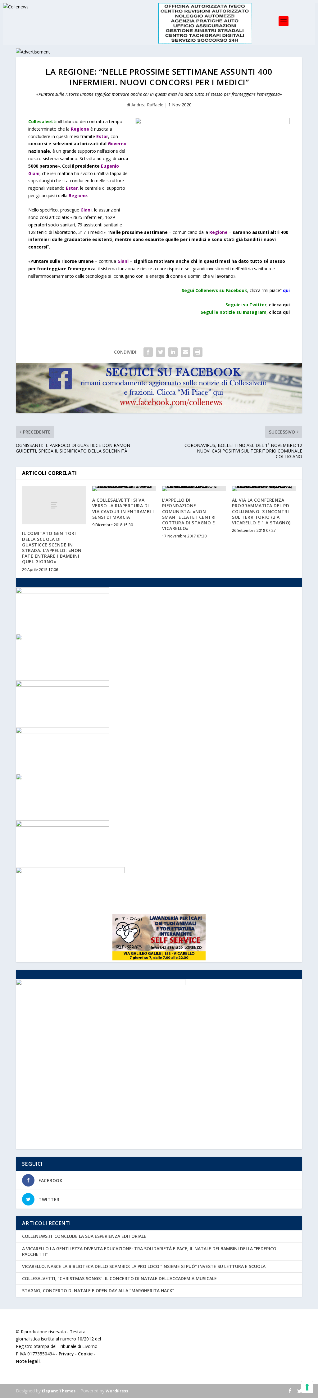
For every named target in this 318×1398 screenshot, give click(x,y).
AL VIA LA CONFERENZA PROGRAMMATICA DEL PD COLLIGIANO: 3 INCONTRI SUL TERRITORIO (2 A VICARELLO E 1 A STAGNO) (261, 511)
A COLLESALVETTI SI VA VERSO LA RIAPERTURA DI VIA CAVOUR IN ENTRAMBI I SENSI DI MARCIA (123, 508)
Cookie (85, 1354)
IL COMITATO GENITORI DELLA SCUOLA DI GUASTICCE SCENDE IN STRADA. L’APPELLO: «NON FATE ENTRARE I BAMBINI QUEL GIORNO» (52, 547)
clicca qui (279, 312)
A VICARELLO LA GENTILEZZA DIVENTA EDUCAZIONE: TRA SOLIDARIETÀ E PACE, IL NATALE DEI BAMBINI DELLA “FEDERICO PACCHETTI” (149, 1251)
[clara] (62, 638)
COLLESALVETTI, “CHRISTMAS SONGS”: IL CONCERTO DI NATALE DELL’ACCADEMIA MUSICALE (119, 1278)
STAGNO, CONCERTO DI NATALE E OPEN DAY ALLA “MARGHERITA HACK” (98, 1290)
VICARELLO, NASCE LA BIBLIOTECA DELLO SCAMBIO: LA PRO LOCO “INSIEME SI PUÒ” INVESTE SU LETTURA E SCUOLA (144, 1266)
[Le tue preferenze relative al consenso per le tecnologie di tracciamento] (307, 1387)
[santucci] (62, 778)
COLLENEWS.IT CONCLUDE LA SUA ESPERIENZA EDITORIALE (84, 1236)
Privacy (66, 1354)
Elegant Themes (58, 1391)
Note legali (28, 1361)
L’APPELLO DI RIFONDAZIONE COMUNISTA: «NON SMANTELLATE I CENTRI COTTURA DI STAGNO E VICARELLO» (189, 514)
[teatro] (62, 592)
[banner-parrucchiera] (62, 732)
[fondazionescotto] (62, 825)
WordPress (117, 1391)
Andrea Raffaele (147, 105)
